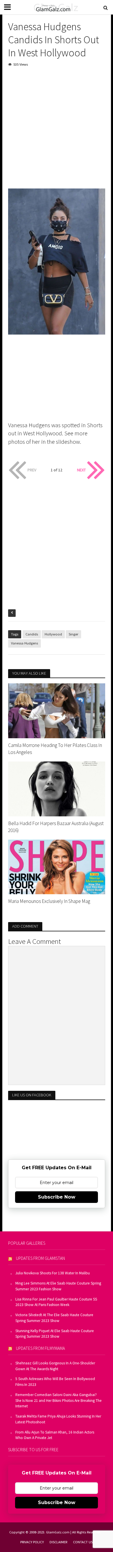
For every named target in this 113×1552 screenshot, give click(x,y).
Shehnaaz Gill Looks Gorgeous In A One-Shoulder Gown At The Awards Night (55, 1366)
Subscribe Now (56, 1197)
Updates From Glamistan (40, 1258)
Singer (73, 634)
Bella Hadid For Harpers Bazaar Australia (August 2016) (56, 827)
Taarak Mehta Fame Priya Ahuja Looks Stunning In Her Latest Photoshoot (58, 1419)
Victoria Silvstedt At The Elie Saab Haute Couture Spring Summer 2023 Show (54, 1317)
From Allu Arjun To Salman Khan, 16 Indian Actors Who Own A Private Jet (54, 1435)
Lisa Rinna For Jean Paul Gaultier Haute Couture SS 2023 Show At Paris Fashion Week (56, 1302)
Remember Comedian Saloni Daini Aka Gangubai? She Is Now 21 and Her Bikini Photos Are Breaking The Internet (58, 1400)
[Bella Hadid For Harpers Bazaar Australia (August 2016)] (56, 788)
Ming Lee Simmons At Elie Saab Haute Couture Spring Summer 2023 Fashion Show (58, 1286)
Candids (31, 634)
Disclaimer (58, 1542)
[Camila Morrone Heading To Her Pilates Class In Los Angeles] (56, 710)
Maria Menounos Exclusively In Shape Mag (49, 901)
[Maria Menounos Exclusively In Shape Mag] (56, 866)
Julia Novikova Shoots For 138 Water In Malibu (52, 1273)
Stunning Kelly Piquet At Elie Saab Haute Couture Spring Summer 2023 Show (54, 1333)
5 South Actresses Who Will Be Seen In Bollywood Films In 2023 (55, 1381)
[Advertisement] (56, 131)
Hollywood (53, 634)
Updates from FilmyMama (40, 1348)
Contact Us (83, 1542)
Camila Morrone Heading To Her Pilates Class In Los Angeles (55, 748)
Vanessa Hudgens (24, 643)
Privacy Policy (32, 1542)
